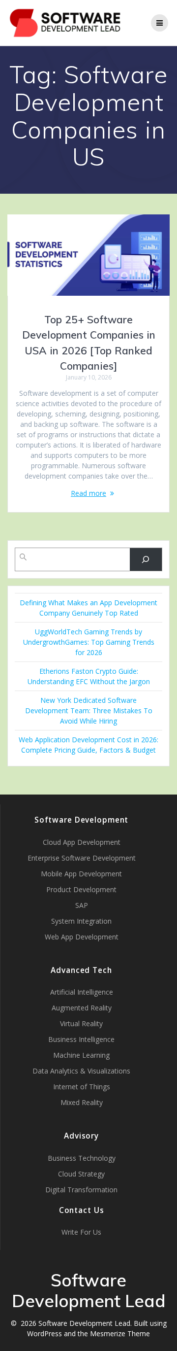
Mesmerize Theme (120, 1333)
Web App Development (81, 936)
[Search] (146, 559)
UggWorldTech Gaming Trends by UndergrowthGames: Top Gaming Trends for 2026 (88, 642)
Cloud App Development (81, 842)
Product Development (81, 889)
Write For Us (81, 1232)
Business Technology (82, 1158)
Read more (88, 493)
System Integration (81, 921)
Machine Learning (81, 1055)
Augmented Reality (82, 1007)
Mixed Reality (81, 1102)
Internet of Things (81, 1086)
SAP (81, 905)
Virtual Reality (81, 1023)
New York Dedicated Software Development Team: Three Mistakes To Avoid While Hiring (88, 710)
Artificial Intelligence (81, 992)
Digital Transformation (81, 1189)
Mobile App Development (81, 873)
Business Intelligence (81, 1039)
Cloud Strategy (81, 1173)
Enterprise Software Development (82, 858)
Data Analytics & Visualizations (81, 1070)
